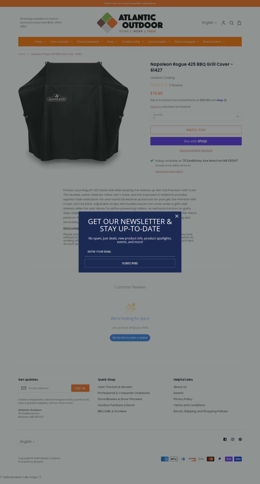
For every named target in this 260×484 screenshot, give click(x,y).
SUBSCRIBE (130, 263)
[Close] (176, 216)
